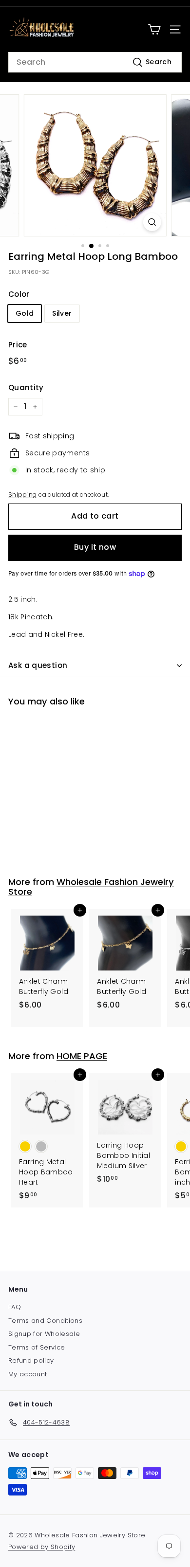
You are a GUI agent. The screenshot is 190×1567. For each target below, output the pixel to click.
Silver (62, 313)
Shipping (22, 495)
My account (27, 1374)
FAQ (14, 1307)
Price (17, 345)
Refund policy (31, 1360)
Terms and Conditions (45, 1320)
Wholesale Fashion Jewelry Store (91, 887)
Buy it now (95, 547)
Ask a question (37, 665)
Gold (25, 313)
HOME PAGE (82, 1056)
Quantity (26, 387)
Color (19, 294)
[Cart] (154, 29)
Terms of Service (36, 1347)
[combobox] (95, 62)
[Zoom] (152, 222)
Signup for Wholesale (44, 1333)
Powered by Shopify (41, 1546)
